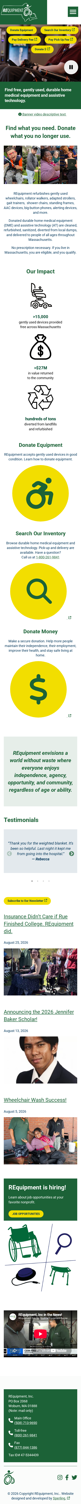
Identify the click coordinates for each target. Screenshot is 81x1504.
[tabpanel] (40, 851)
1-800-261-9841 (48, 557)
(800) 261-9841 (25, 1435)
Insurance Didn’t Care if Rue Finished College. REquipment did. (38, 923)
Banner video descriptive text (50, 114)
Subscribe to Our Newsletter (25, 901)
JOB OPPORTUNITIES (26, 1214)
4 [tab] (49, 881)
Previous (9, 854)
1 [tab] (32, 881)
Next (71, 854)
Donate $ (40, 49)
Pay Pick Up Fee (58, 39)
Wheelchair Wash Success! (35, 1100)
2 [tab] (38, 881)
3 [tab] (43, 881)
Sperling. (59, 1498)
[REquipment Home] (19, 20)
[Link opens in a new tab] (40, 591)
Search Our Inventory (57, 30)
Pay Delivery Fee (22, 39)
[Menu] (73, 12)
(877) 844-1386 (25, 1447)
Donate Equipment (21, 30)
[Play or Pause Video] (71, 67)
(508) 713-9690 (25, 1423)
